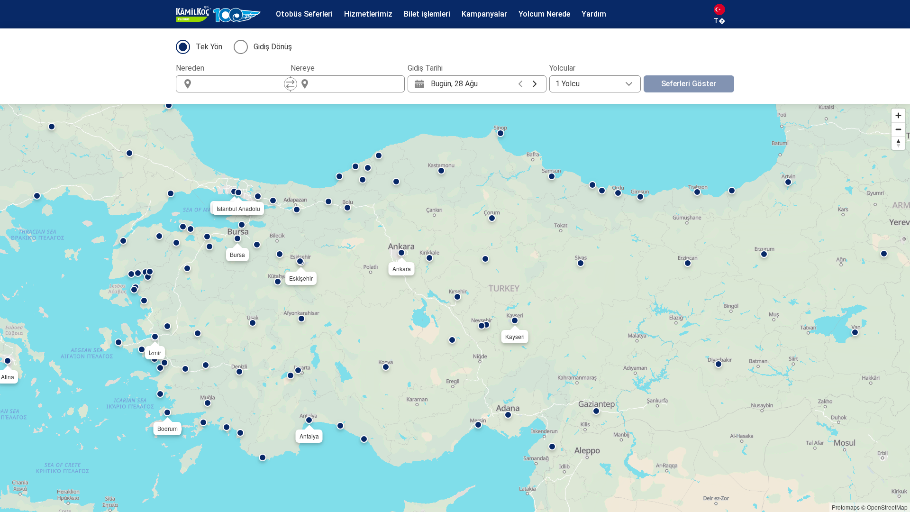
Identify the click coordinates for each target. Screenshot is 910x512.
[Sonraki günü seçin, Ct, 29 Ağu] (534, 84)
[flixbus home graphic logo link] (218, 14)
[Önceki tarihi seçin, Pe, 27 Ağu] (520, 84)
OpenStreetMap (887, 507)
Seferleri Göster (688, 83)
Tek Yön (209, 46)
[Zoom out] (898, 129)
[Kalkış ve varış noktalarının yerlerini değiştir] (290, 84)
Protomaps (846, 507)
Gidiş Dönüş (273, 46)
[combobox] (241, 84)
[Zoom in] (898, 115)
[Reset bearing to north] (898, 143)
